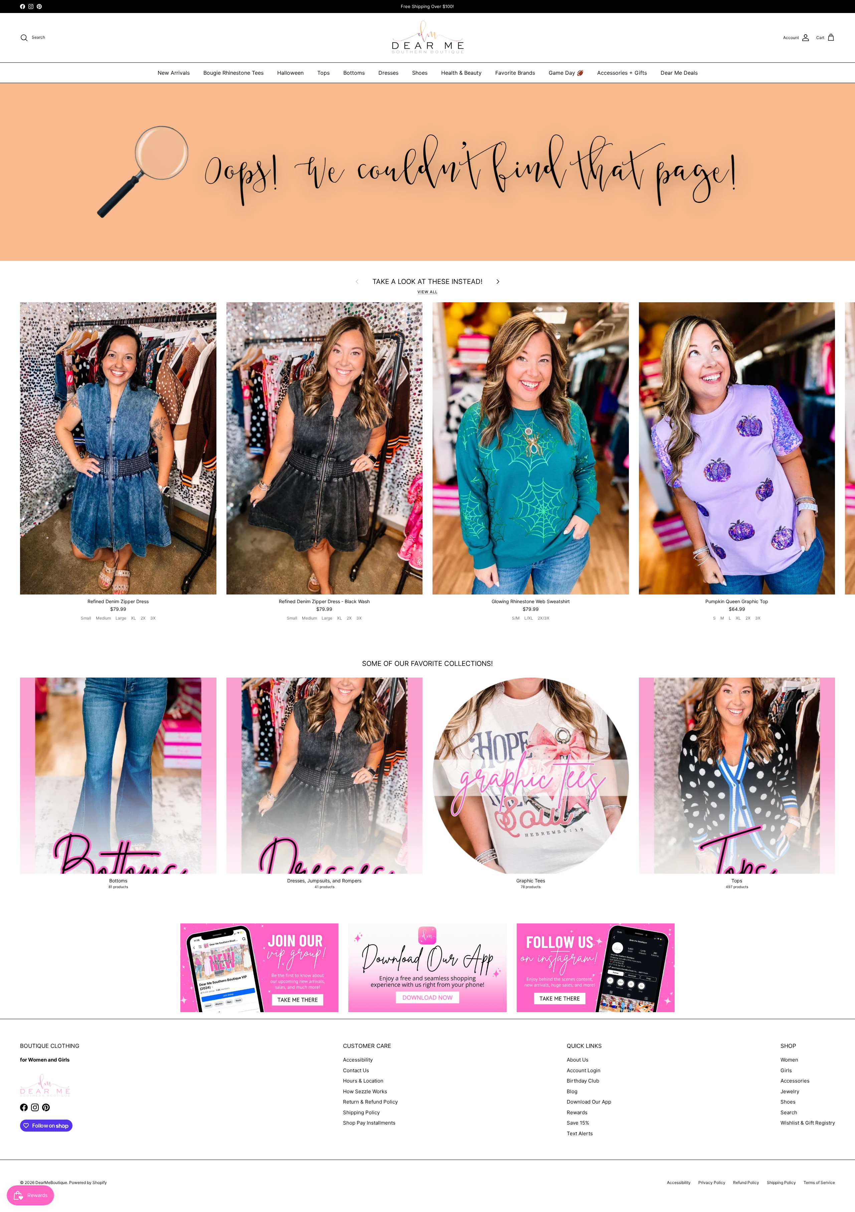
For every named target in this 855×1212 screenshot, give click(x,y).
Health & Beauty (461, 72)
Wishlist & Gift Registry (808, 1123)
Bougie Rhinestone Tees (233, 72)
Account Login (584, 1070)
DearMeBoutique (51, 1182)
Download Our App (589, 1102)
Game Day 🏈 (566, 72)
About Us (577, 1060)
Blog (572, 1091)
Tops (323, 72)
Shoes (420, 72)
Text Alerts (580, 1133)
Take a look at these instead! (427, 282)
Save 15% (578, 1123)
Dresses (388, 72)
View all (427, 292)
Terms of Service (819, 1182)
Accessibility (358, 1060)
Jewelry (790, 1091)
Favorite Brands (515, 72)
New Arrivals (174, 72)
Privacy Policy (711, 1182)
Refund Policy (746, 1182)
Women (789, 1060)
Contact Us (356, 1070)
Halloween (290, 72)
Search (789, 1112)
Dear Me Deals (679, 72)
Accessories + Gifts (622, 72)
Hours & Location (363, 1081)
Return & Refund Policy (370, 1102)
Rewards (577, 1112)
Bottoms (354, 72)
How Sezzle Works (365, 1091)
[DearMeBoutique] (427, 38)
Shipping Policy (361, 1112)
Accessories (795, 1081)
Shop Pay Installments (369, 1123)
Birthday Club (583, 1081)
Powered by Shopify (88, 1182)
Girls (786, 1070)
